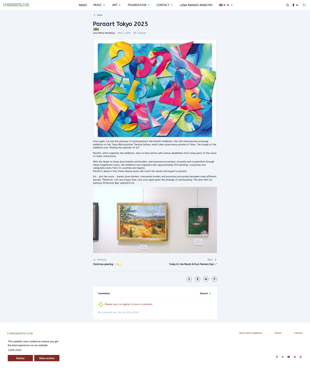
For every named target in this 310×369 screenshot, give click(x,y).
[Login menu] (305, 5)
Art (96, 29)
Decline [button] (20, 358)
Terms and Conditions (250, 333)
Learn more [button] (14, 349)
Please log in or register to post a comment (129, 304)
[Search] (287, 5)
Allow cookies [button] (47, 358)
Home (278, 333)
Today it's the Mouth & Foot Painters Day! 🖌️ (193, 264)
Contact (298, 333)
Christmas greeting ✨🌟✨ (107, 264)
